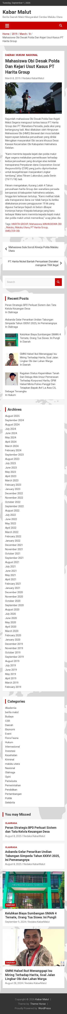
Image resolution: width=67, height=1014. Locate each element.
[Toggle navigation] (7, 26)
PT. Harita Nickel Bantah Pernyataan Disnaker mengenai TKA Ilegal (33, 263)
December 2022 (14, 493)
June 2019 (11, 669)
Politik (8, 798)
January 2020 (12, 639)
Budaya (9, 716)
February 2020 (13, 635)
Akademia (10, 707)
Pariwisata (11, 781)
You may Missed (18, 814)
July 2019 (10, 665)
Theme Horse (38, 1003)
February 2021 (13, 583)
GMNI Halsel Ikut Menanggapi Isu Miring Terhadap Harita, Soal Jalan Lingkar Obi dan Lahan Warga (30, 975)
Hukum (20, 55)
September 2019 (14, 656)
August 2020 (12, 609)
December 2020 (14, 592)
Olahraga (10, 772)
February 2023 (13, 484)
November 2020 (14, 596)
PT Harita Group (39, 227)
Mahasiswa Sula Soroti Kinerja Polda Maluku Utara (33, 249)
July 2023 (10, 463)
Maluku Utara (22, 227)
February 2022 (13, 536)
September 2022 (14, 506)
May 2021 (10, 575)
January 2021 (12, 588)
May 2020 (10, 622)
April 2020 (10, 626)
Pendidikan (11, 789)
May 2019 (10, 674)
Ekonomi (10, 729)
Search (58, 282)
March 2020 (11, 631)
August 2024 (12, 424)
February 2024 (13, 450)
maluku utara (12, 763)
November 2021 (14, 549)
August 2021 (12, 562)
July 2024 (10, 428)
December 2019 (14, 643)
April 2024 (10, 441)
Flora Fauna (11, 738)
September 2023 (14, 454)
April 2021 (10, 579)
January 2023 (12, 489)
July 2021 (10, 566)
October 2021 (12, 553)
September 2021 (14, 557)
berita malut (12, 712)
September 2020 (14, 605)
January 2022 (12, 540)
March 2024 (11, 446)
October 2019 (12, 652)
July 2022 (10, 514)
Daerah (10, 55)
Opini (8, 776)
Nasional (32, 55)
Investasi (10, 751)
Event (8, 733)
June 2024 (11, 433)
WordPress (44, 1008)
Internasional (12, 746)
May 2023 (10, 471)
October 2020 (12, 600)
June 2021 (11, 570)
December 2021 (14, 545)
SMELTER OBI (12, 231)
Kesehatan (11, 755)
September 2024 (14, 420)
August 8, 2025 (13, 836)
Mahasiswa (35, 224)
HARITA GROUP (20, 224)
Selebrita (10, 802)
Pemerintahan (13, 785)
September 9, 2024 (15, 921)
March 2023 (11, 480)
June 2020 (11, 618)
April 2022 (10, 527)
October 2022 (12, 502)
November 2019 (14, 648)
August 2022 (12, 510)
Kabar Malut (17, 12)
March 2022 (11, 532)
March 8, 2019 (12, 78)
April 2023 (10, 476)
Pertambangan (13, 794)
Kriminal (9, 759)
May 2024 (10, 437)
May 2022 (10, 523)
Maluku (10, 227)
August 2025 (12, 416)
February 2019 (13, 687)
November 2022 (14, 497)
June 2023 (11, 467)
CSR (7, 720)
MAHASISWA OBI (52, 224)
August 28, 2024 (14, 983)
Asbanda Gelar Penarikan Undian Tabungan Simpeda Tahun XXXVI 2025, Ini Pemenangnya (32, 856)
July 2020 (10, 613)
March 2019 (11, 682)
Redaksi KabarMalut (33, 78)
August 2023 (12, 459)
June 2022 (11, 519)
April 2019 (10, 678)
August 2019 (12, 661)
